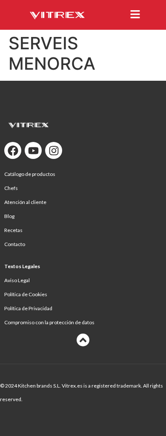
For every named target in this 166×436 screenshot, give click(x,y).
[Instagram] (53, 150)
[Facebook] (12, 150)
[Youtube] (33, 150)
